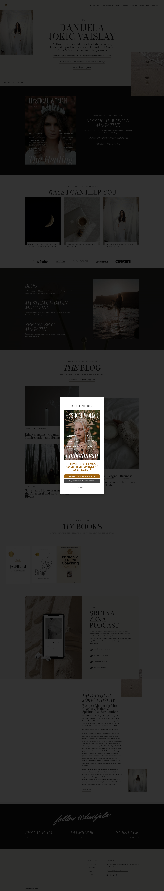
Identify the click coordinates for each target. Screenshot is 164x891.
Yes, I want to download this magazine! (82, 476)
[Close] (101, 399)
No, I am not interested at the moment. (82, 481)
